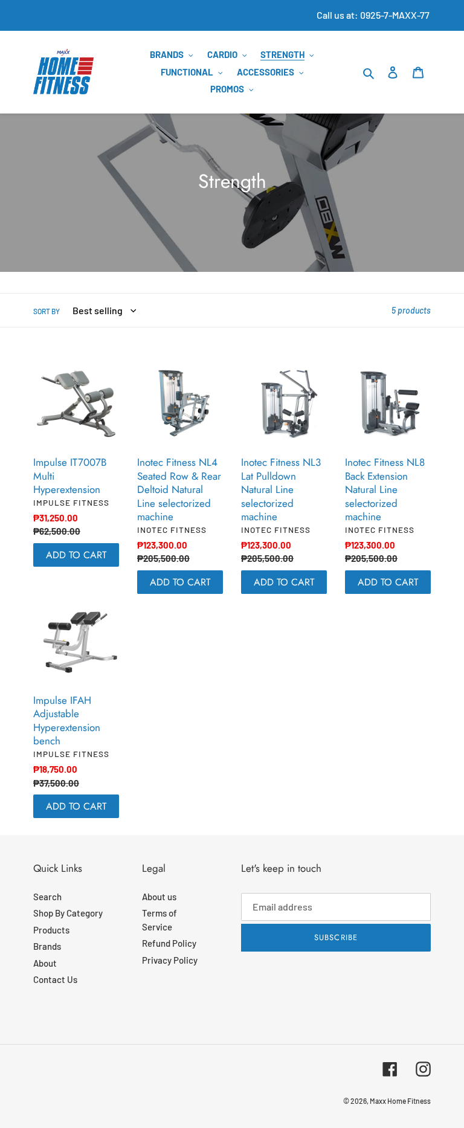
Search (47, 896)
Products (51, 929)
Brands (47, 946)
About (45, 963)
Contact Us (55, 979)
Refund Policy (169, 943)
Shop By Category (68, 912)
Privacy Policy (170, 960)
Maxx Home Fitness (400, 1101)
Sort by (46, 311)
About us (159, 896)
